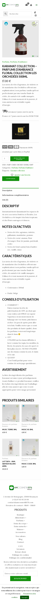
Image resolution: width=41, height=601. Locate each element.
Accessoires (21, 532)
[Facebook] (35, 12)
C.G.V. (20, 546)
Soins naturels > (20, 526)
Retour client (20, 552)
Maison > (20, 529)
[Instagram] (36, 15)
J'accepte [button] (24, 597)
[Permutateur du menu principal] (36, 5)
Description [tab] (7, 190)
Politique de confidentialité (20, 558)
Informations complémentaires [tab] (15, 195)
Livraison (20, 549)
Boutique (20, 515)
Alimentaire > (20, 518)
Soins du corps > (20, 523)
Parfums (5, 62)
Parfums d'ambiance (18, 62)
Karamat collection (18, 171)
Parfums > (20, 520)
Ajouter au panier (19, 158)
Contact (20, 542)
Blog (20, 539)
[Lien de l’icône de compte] (31, 5)
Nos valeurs (20, 536)
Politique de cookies (20, 555)
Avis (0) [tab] (5, 200)
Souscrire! (20, 578)
